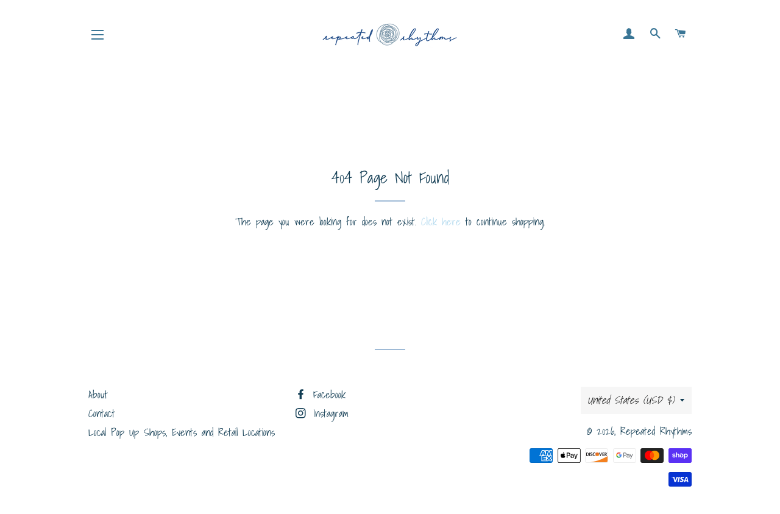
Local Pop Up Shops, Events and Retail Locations (181, 432)
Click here (441, 221)
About (98, 394)
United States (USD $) (630, 400)
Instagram (328, 413)
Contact (101, 413)
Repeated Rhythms (656, 431)
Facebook (327, 394)
